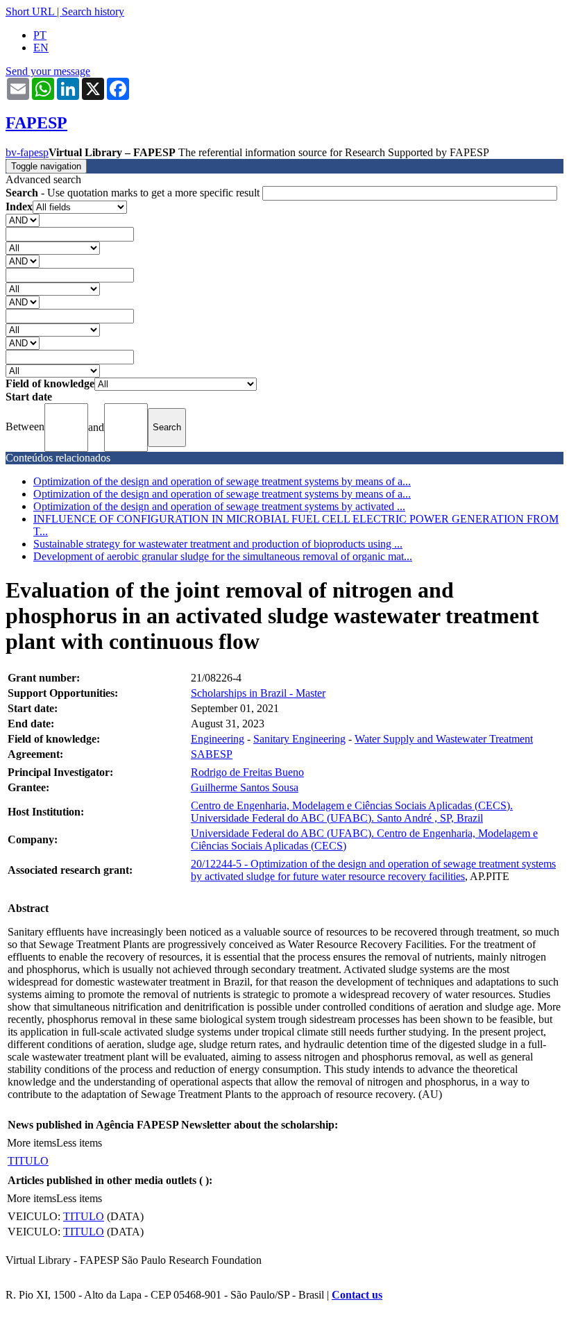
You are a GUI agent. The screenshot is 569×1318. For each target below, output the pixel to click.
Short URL (30, 11)
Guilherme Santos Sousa (244, 787)
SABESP (211, 754)
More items (31, 1143)
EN (41, 47)
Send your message (48, 71)
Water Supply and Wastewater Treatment (444, 739)
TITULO (28, 1161)
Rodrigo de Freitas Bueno (247, 772)
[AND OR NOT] (23, 220)
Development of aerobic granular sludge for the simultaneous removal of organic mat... (222, 556)
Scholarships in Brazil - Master (258, 693)
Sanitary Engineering (299, 739)
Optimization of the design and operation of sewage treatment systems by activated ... (219, 506)
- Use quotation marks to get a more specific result (134, 192)
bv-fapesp (27, 152)
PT (39, 35)
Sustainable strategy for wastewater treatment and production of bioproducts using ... (217, 544)
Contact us (357, 1295)
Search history (93, 11)
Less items (79, 1143)
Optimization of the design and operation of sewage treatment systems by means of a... (222, 481)
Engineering (217, 739)
